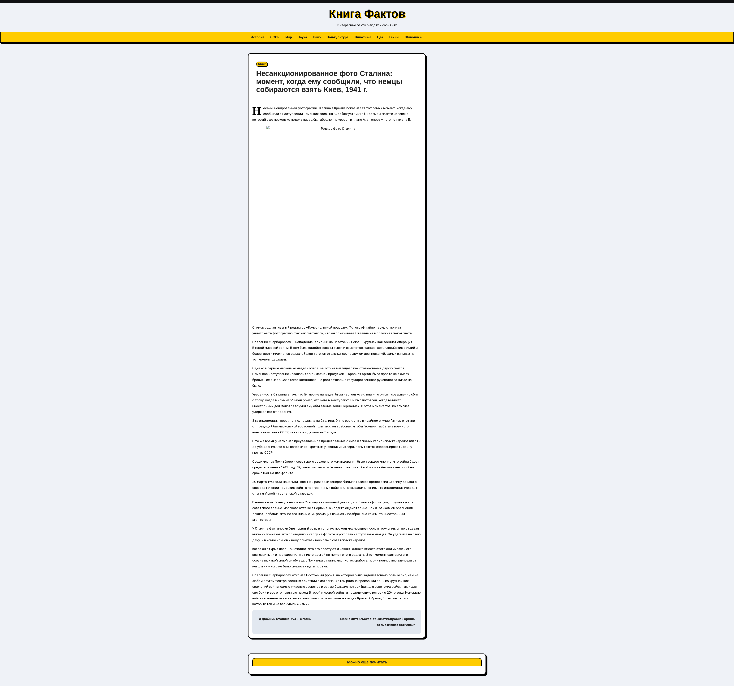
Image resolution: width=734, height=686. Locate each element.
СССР (275, 37)
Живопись (413, 37)
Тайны (394, 37)
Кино (317, 37)
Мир (288, 37)
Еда (380, 37)
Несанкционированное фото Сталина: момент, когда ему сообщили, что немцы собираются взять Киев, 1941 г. (329, 81)
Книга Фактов (367, 13)
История (258, 37)
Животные (362, 37)
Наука (302, 37)
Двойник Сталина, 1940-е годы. (286, 619)
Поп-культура (338, 37)
